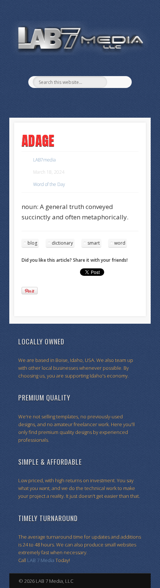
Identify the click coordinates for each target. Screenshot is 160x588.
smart (93, 243)
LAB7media (44, 160)
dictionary (62, 243)
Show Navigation (136, 66)
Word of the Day (49, 184)
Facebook (71, 101)
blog (32, 243)
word (119, 243)
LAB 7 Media (40, 560)
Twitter (87, 101)
